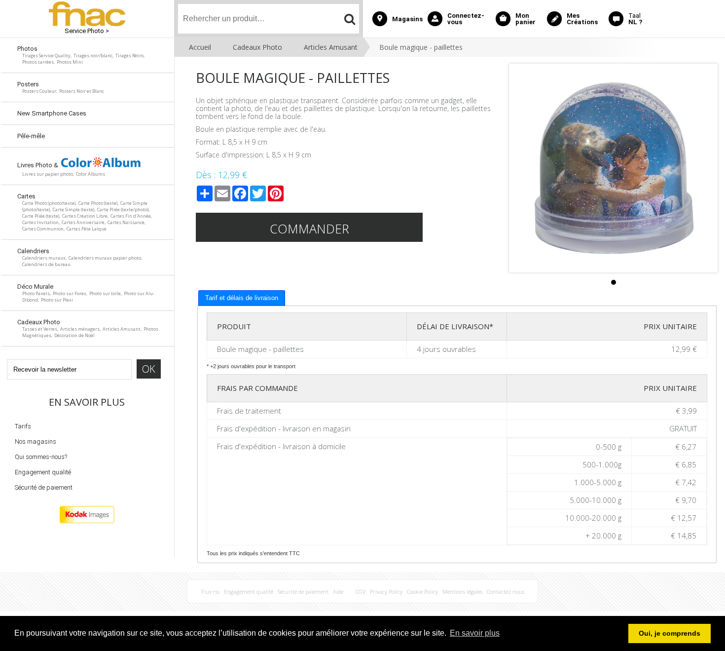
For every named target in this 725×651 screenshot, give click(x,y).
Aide (338, 591)
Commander (309, 228)
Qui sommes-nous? (41, 456)
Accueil (200, 47)
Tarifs (23, 426)
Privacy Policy (386, 591)
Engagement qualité (43, 472)
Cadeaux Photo (257, 47)
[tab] (241, 298)
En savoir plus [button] (475, 633)
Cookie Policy (422, 591)
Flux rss (210, 591)
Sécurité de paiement (43, 487)
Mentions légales (462, 591)
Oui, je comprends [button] (669, 633)
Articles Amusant (331, 47)
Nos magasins (35, 441)
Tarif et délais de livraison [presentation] (241, 298)
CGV (360, 591)
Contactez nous (505, 591)
